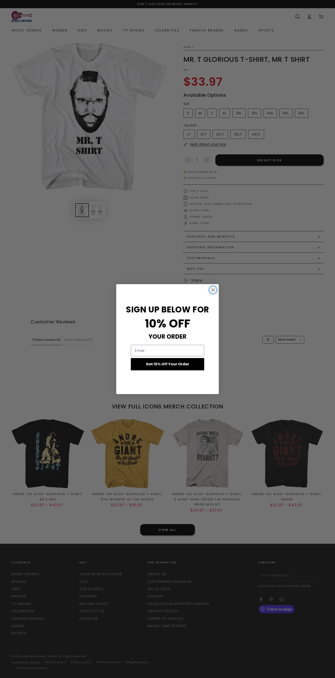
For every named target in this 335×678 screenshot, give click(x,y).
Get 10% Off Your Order (167, 364)
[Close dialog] (213, 290)
